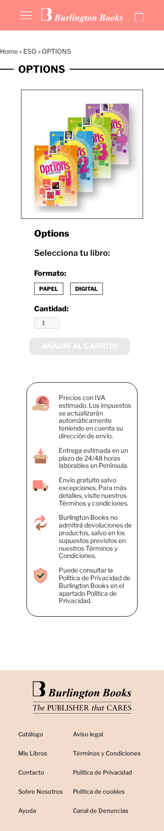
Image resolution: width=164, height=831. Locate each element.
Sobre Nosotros (40, 791)
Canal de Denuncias (100, 810)
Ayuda (27, 810)
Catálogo (30, 734)
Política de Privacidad (102, 772)
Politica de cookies (99, 791)
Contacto (31, 772)
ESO (29, 51)
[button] (26, 14)
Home (9, 51)
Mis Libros (32, 753)
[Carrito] (139, 16)
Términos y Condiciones (107, 753)
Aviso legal (88, 734)
